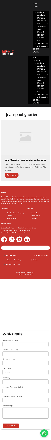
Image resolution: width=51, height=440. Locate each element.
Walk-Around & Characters (42, 44)
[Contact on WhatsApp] (44, 433)
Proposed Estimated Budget (12, 387)
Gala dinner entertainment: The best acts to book (16, 230)
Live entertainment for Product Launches (14, 233)
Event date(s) (7, 368)
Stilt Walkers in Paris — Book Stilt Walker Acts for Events (18, 228)
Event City (6, 378)
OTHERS (36, 49)
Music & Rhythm (40, 33)
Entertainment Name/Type (12, 396)
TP (32, 274)
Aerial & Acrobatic (41, 13)
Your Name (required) (10, 340)
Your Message (7, 406)
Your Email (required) (10, 350)
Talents (36, 7)
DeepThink (26, 274)
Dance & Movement (41, 19)
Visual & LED (40, 39)
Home (35, 4)
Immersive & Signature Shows (42, 26)
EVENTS (36, 52)
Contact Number (8, 359)
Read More (11, 175)
